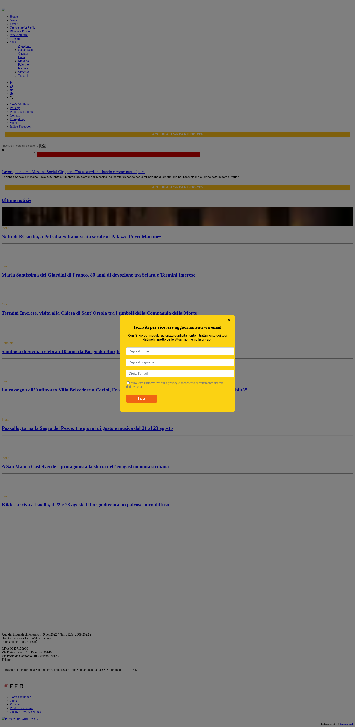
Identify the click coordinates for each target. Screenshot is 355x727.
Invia (141, 398)
